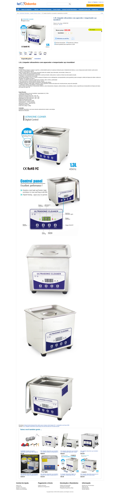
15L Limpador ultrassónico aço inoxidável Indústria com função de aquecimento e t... (49, 475)
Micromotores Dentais (45, 9)
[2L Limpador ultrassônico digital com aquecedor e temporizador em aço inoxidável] (70, 463)
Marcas (36, 9)
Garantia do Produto (65, 486)
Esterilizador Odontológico (24, 13)
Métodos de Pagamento (43, 486)
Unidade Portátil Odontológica (69, 9)
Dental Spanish (85, 489)
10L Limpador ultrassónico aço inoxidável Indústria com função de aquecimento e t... (30, 475)
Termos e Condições (21, 488)
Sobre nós (18, 485)
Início (18, 13)
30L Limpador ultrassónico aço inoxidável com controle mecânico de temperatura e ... (49, 451)
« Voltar (101, 13)
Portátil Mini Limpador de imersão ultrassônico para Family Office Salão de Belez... (29, 451)
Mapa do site (85, 486)
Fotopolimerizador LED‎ (84, 9)
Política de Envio (42, 485)
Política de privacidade (21, 489)
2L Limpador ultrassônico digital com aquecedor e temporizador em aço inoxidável (68, 475)
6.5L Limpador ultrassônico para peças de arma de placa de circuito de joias (41, 426)
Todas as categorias (26, 9)
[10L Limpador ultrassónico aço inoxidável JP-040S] (89, 440)
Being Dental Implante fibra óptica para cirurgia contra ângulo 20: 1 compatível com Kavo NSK (46, 425)
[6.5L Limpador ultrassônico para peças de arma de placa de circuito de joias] (89, 463)
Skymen (60, 24)
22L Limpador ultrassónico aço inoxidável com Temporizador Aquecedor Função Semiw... (69, 451)
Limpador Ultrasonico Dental (35, 13)
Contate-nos (101, 2)
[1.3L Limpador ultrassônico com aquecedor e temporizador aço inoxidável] (35, 33)
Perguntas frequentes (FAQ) (66, 488)
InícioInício (18, 9)
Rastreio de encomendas (88, 485)
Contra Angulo (56, 9)
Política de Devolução (65, 485)
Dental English (85, 488)
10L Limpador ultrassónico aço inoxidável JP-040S (89, 451)
